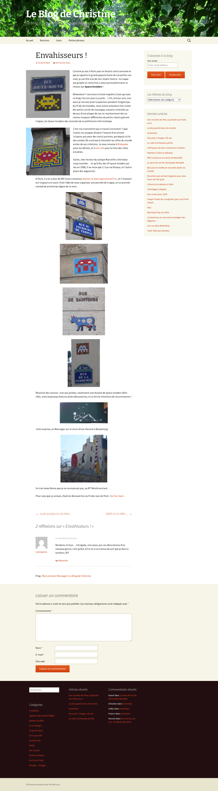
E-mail (40, 654)
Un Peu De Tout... (63, 62)
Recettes (44, 40)
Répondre (63, 560)
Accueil (29, 40)
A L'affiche (34, 710)
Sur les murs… (118, 495)
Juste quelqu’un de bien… (54, 514)
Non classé (34, 750)
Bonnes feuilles (36, 720)
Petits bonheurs (37, 755)
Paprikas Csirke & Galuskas (160, 152)
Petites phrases (76, 40)
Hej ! (149, 207)
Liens (59, 40)
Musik (32, 745)
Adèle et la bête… (119, 514)
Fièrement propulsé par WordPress (43, 784)
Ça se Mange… (36, 725)
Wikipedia (122, 144)
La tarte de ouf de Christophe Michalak (165, 162)
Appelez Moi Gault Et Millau (42, 715)
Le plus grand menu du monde (161, 128)
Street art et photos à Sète (160, 184)
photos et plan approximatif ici (100, 178)
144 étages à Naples (157, 189)
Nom (39, 647)
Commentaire (44, 610)
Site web (40, 661)
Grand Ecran (35, 740)
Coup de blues (36, 730)
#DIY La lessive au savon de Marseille (164, 157)
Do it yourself (35, 735)
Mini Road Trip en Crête (158, 212)
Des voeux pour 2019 (157, 194)
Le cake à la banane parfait (160, 142)
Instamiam (152, 132)
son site (100, 148)
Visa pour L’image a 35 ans (159, 137)
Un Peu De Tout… (37, 760)
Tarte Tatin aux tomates (158, 230)
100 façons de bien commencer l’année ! (166, 147)
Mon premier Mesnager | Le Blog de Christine (66, 575)
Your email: (152, 60)
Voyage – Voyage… (38, 765)
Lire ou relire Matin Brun (158, 225)
